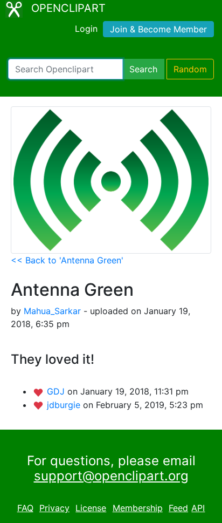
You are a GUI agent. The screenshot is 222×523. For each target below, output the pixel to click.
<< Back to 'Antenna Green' (67, 260)
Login (86, 28)
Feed (178, 507)
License (90, 507)
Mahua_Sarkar (52, 310)
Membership (138, 507)
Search (143, 69)
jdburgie (65, 404)
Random (190, 69)
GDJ (57, 391)
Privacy (54, 507)
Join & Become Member (158, 29)
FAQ (25, 507)
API (198, 507)
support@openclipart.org (111, 476)
